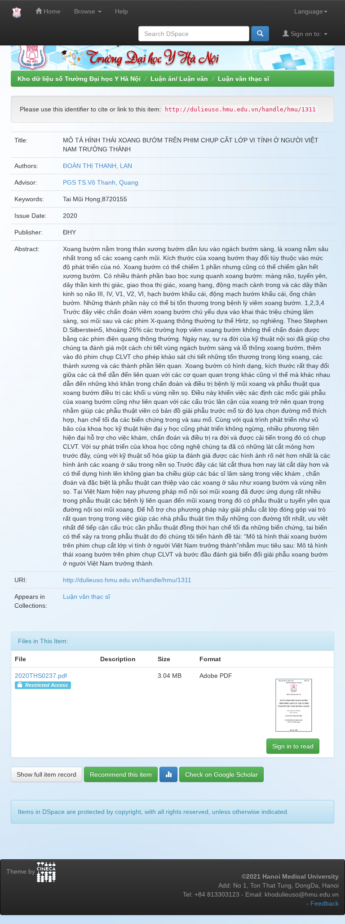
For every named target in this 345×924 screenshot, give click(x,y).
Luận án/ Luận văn (179, 78)
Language (308, 11)
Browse (85, 11)
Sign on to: (306, 33)
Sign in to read (293, 746)
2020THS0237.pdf (41, 675)
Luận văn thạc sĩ (243, 78)
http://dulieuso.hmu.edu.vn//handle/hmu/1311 (127, 580)
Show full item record (46, 774)
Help (121, 11)
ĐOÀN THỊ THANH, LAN (97, 165)
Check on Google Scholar (221, 774)
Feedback (324, 903)
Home (51, 11)
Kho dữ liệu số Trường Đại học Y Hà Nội (79, 78)
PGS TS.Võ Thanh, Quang (100, 182)
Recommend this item (121, 774)
